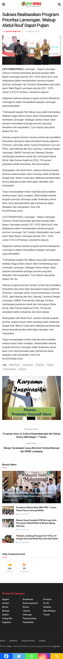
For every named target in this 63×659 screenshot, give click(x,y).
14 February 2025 (32, 31)
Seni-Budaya (49, 611)
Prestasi (47, 599)
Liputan (26, 611)
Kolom (26, 607)
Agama (5, 599)
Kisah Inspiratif (30, 603)
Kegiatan (6, 622)
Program (40, 365)
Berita (5, 607)
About (2, 641)
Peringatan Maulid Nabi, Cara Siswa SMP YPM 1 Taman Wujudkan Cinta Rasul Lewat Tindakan (29, 494)
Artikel (5, 603)
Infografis (7, 618)
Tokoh (46, 614)
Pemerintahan (29, 618)
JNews (9, 646)
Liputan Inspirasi (13, 31)
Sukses (22, 369)
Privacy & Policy (28, 641)
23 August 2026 (23, 542)
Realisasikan (10, 369)
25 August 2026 (12, 500)
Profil (46, 603)
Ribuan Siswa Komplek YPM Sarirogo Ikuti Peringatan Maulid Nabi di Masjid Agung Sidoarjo (36, 523)
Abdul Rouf (14, 365)
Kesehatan (28, 599)
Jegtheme (56, 646)
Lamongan (28, 365)
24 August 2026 (23, 530)
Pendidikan (28, 622)
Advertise (13, 641)
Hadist (5, 614)
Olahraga (27, 614)
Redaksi (47, 607)
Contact (42, 641)
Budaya (5, 611)
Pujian (50, 365)
